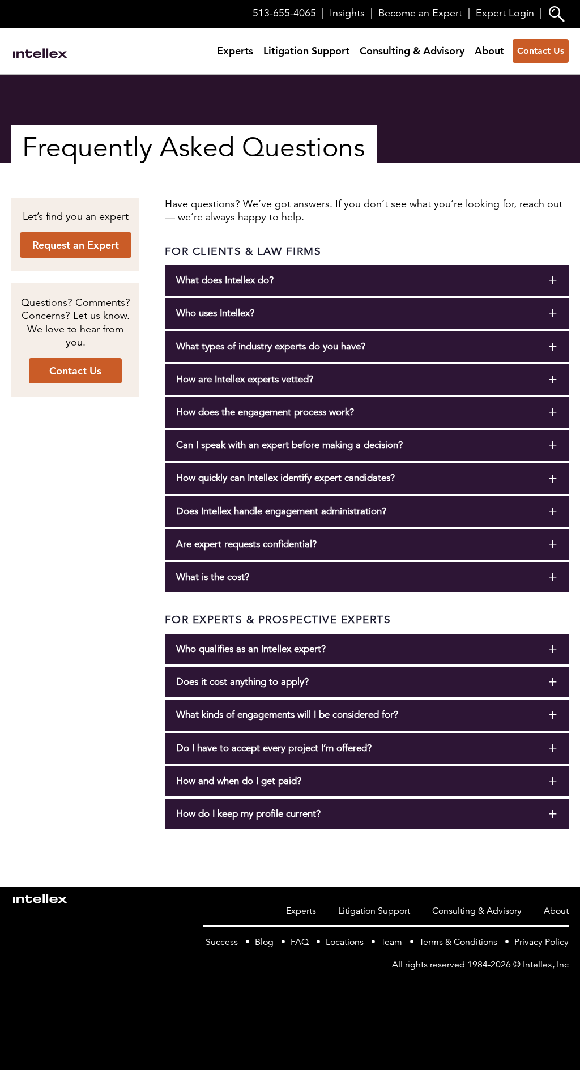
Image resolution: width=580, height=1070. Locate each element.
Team (391, 942)
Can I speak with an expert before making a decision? (289, 445)
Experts (235, 50)
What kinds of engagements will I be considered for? (287, 715)
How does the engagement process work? (265, 412)
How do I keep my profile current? (248, 814)
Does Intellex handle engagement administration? (281, 511)
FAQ (300, 942)
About (489, 50)
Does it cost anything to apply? (242, 682)
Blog (264, 942)
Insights (347, 13)
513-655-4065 (284, 13)
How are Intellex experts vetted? (244, 379)
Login (505, 13)
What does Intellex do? (225, 280)
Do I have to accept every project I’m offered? (274, 748)
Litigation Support (306, 50)
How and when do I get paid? (238, 781)
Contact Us (540, 50)
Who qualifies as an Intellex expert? (251, 649)
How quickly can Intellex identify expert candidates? (285, 478)
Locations (345, 942)
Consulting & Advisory (412, 50)
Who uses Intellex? (215, 313)
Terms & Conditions (458, 942)
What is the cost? (212, 577)
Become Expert (420, 13)
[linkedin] (562, 988)
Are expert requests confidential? (246, 544)
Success (222, 942)
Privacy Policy (541, 942)
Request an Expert (75, 244)
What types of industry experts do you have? (270, 346)
